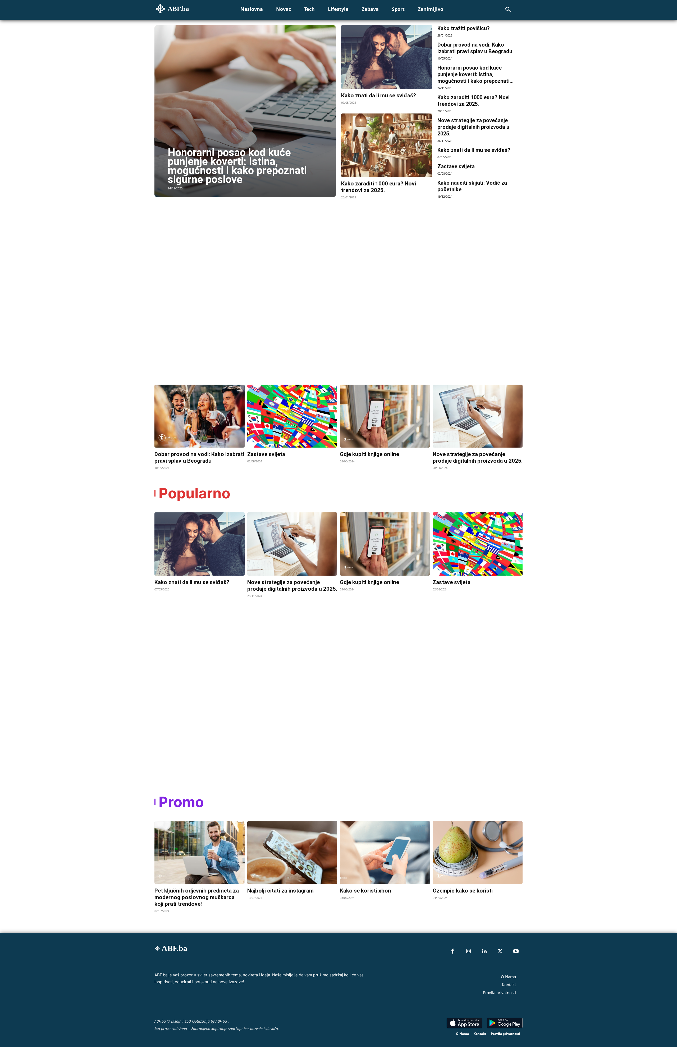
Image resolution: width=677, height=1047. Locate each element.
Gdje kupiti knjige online (369, 454)
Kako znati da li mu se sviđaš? (378, 95)
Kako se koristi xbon (365, 890)
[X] (500, 951)
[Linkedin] (484, 951)
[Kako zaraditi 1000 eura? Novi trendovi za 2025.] (386, 145)
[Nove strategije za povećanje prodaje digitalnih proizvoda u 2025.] (478, 416)
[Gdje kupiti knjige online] (385, 416)
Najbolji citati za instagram (280, 890)
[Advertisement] (194, 286)
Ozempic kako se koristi (463, 890)
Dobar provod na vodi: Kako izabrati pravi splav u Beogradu (474, 48)
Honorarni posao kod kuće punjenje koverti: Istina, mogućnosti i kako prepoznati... (475, 74)
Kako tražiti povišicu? (463, 28)
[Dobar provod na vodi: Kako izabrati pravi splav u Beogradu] (199, 416)
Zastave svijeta (456, 166)
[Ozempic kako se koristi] (478, 852)
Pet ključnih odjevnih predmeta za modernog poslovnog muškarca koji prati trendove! (196, 897)
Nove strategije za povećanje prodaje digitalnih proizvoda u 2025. (473, 127)
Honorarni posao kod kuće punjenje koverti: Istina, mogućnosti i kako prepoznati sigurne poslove (237, 166)
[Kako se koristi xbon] (385, 852)
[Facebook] (452, 951)
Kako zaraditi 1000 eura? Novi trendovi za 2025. (378, 186)
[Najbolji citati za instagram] (292, 852)
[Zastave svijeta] (292, 416)
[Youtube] (516, 951)
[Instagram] (468, 951)
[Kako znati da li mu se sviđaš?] (386, 57)
